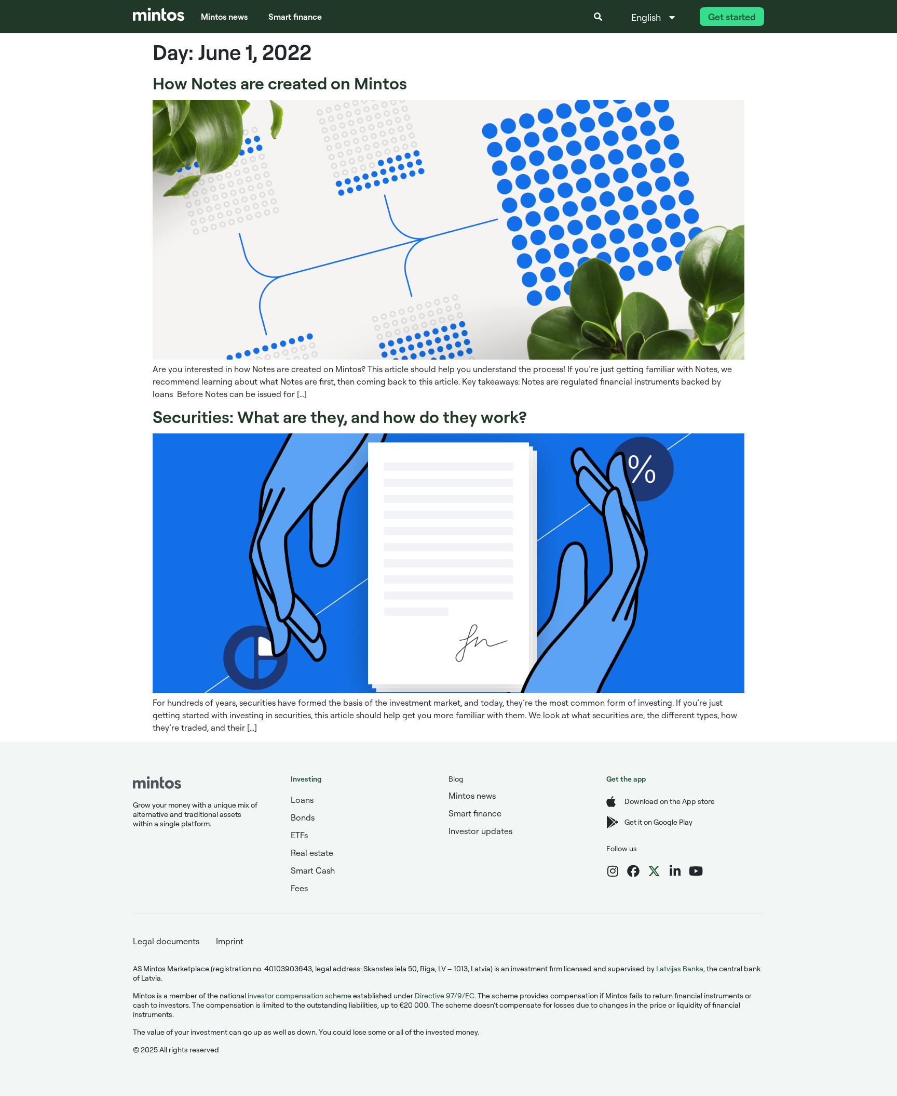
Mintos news (224, 16)
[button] (598, 16)
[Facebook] (633, 871)
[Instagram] (612, 871)
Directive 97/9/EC (444, 995)
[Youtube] (695, 871)
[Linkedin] (675, 871)
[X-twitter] (654, 871)
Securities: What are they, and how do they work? (340, 416)
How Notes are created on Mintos (280, 83)
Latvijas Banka (679, 968)
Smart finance (295, 16)
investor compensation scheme (299, 995)
